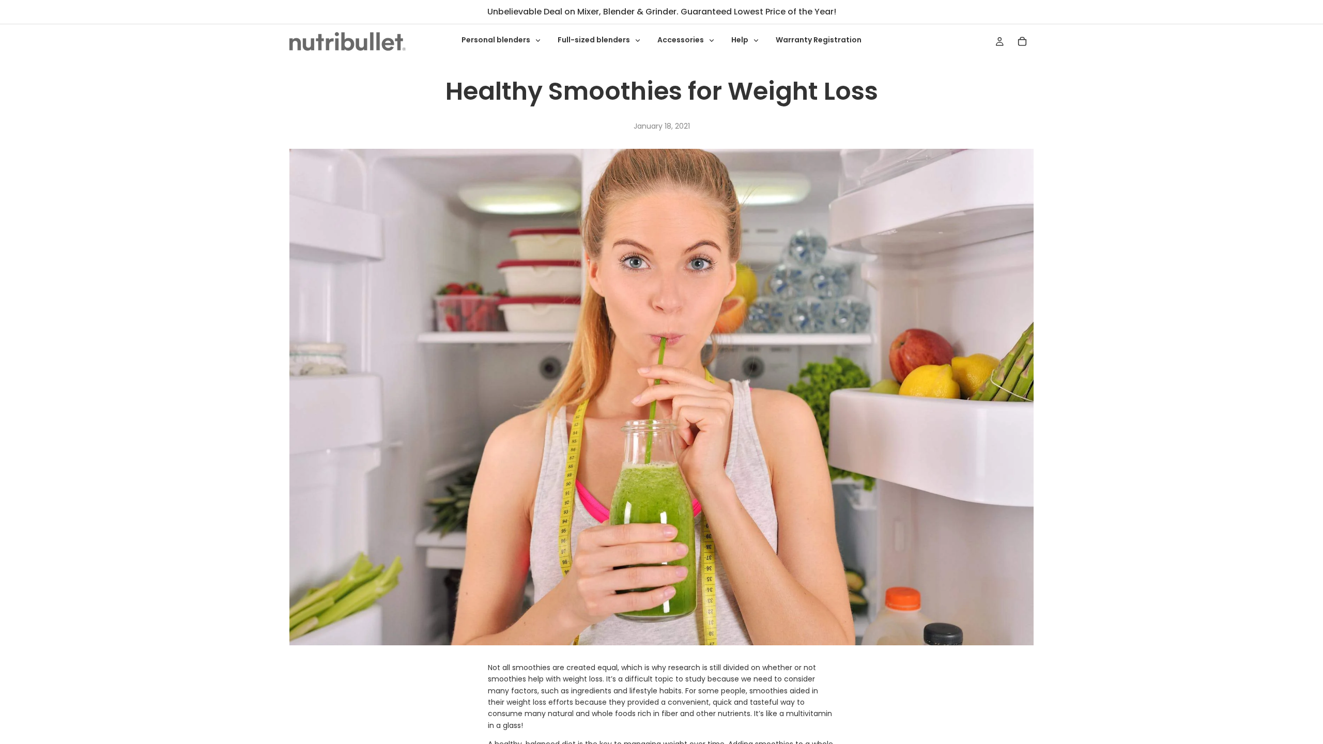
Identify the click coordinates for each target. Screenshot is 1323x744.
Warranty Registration (819, 40)
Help (740, 40)
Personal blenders (496, 40)
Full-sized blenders (595, 40)
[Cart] (1022, 41)
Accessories (681, 40)
